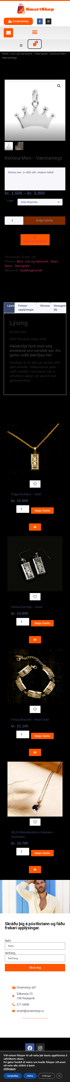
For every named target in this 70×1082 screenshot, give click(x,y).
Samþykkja (12, 1075)
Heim (5, 53)
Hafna (30, 1075)
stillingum (9, 1069)
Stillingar (46, 1075)
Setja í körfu (44, 220)
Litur (10, 200)
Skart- (54, 261)
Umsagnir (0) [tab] (60, 307)
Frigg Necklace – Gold (26, 494)
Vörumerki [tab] (46, 305)
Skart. (9, 266)
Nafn (8, 940)
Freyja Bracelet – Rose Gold (30, 719)
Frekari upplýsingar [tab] (26, 307)
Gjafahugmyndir (31, 270)
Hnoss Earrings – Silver (27, 607)
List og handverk (21, 53)
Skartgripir (41, 53)
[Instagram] (40, 1048)
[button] (34, 32)
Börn (20, 261)
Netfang (10, 953)
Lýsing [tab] (11, 305)
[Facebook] (30, 1048)
